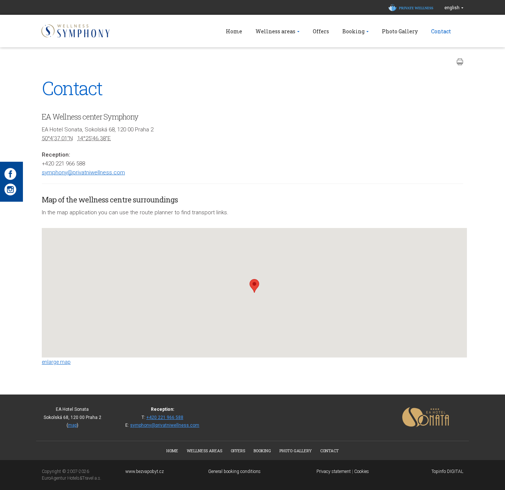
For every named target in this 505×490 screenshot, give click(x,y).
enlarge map (56, 362)
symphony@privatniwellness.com (83, 172)
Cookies (361, 471)
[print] (460, 61)
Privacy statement (333, 471)
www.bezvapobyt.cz (144, 471)
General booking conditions (234, 471)
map (72, 425)
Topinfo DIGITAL (447, 471)
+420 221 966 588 (164, 417)
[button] (254, 286)
